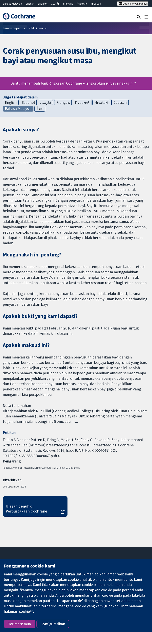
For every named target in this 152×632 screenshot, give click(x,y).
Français (68, 3)
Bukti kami (35, 28)
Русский (82, 3)
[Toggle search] (139, 17)
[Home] (19, 16)
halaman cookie (17, 611)
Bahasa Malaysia (12, 3)
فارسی (55, 3)
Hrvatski (96, 3)
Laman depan (12, 28)
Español (42, 3)
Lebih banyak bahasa (135, 3)
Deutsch (120, 102)
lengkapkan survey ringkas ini (109, 83)
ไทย (40, 108)
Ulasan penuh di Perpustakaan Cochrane (26, 509)
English (30, 3)
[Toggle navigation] (146, 17)
